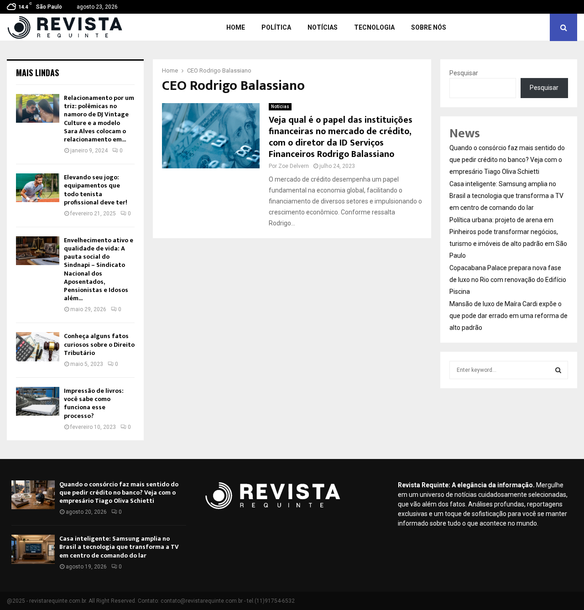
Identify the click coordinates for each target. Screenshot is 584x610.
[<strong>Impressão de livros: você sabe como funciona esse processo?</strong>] (37, 401)
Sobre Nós (428, 27)
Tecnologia (374, 27)
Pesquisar (463, 73)
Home (235, 27)
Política (276, 27)
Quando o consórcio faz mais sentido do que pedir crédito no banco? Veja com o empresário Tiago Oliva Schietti (507, 159)
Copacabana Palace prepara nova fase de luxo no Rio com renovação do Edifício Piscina (507, 279)
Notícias (323, 27)
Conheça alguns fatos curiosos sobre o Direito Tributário (99, 344)
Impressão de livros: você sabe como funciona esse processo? (94, 403)
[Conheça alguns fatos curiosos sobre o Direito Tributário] (37, 346)
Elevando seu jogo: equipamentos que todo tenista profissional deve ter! (95, 190)
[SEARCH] (558, 370)
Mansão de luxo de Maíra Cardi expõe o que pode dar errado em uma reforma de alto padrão (508, 315)
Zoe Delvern (293, 166)
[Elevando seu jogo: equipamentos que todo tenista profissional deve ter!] (37, 187)
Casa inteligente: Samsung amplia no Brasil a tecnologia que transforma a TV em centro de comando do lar (506, 195)
